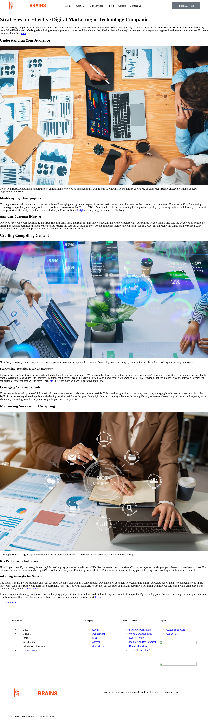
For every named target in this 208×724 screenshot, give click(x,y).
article (51, 380)
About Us (81, 5)
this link (99, 597)
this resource (31, 588)
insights (81, 210)
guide (23, 33)
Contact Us (135, 5)
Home (68, 5)
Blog (111, 5)
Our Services (96, 5)
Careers (122, 5)
